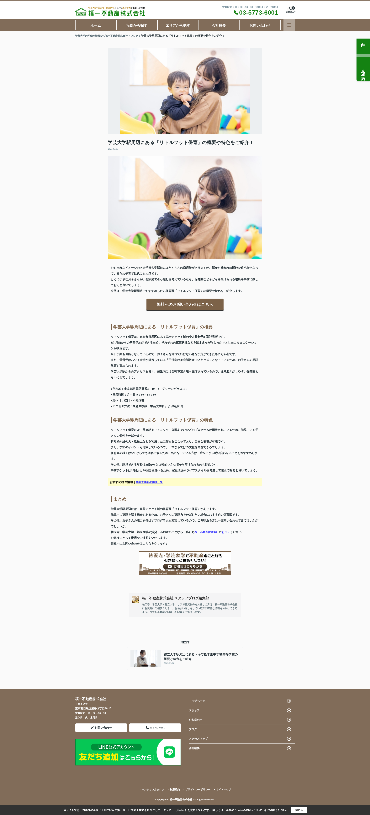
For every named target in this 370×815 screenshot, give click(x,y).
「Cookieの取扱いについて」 (249, 810)
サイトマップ (223, 789)
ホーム (96, 25)
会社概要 (219, 25)
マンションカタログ (153, 789)
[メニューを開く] (289, 25)
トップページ (197, 701)
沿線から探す (136, 25)
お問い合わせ (260, 25)
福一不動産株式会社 (207, 532)
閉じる (299, 810)
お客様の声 (195, 719)
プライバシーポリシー (197, 789)
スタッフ (194, 710)
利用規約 (175, 789)
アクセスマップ (198, 738)
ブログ (193, 729)
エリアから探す (178, 25)
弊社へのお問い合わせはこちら (185, 304)
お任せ (226, 532)
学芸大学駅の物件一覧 (149, 482)
